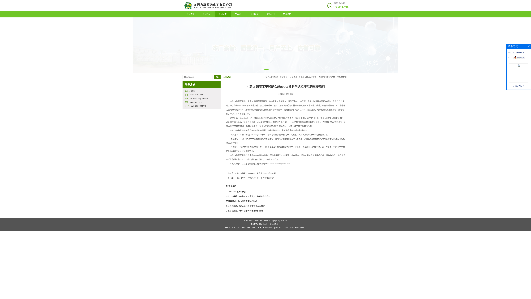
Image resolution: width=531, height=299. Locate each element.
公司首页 (190, 14)
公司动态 (223, 14)
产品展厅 (239, 14)
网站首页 (283, 77)
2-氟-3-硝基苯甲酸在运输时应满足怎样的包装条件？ (248, 196)
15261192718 (340, 6)
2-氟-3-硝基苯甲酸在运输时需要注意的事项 (244, 211)
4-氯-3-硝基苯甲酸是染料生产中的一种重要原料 (255, 173)
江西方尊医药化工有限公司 (252, 221)
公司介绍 (206, 14)
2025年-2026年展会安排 (236, 192)
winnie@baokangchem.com (272, 228)
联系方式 (271, 14)
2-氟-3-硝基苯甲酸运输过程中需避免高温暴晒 (245, 206)
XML (286, 221)
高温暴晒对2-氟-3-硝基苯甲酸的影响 (241, 201)
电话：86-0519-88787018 (246, 228)
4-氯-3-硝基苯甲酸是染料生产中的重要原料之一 (255, 178)
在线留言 (287, 14)
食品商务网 (274, 224)
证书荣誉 (255, 14)
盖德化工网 (263, 224)
